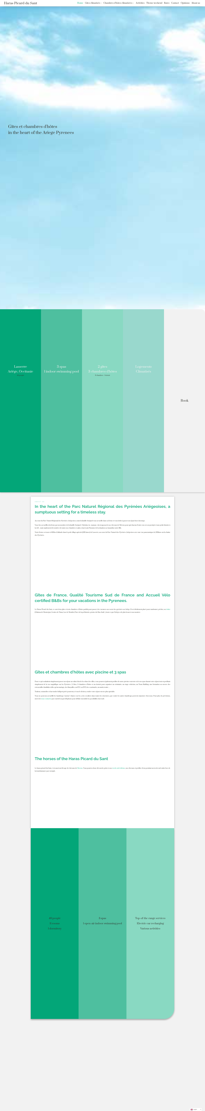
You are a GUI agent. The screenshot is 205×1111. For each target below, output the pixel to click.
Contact (175, 3)
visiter (168, 609)
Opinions (185, 3)
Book (184, 401)
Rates (166, 3)
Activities (140, 3)
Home (80, 3)
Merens (80, 768)
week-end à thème (118, 768)
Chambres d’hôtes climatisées (117, 3)
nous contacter (46, 699)
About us (195, 3)
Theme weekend (154, 3)
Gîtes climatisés (92, 3)
